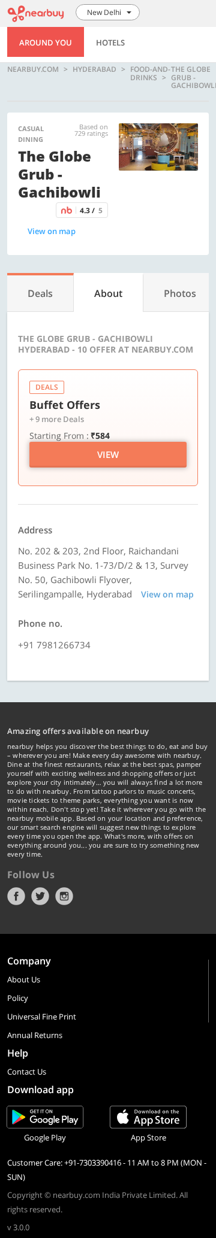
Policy (17, 998)
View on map (52, 231)
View (108, 454)
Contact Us (26, 1071)
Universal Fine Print (41, 1016)
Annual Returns (34, 1035)
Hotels (110, 42)
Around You (45, 42)
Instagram (64, 896)
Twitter (40, 896)
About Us (23, 979)
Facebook (16, 896)
